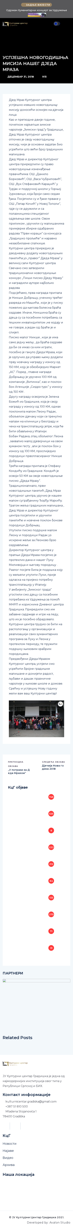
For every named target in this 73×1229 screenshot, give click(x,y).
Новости (9, 1144)
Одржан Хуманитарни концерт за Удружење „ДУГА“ (36, 12)
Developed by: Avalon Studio (48, 1222)
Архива (9, 1165)
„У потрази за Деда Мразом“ (19, 771)
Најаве (8, 1151)
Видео (8, 1158)
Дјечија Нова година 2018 (53, 767)
